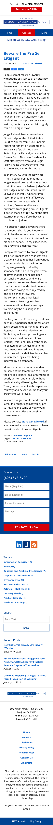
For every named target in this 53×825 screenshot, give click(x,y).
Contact (26, 32)
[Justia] (26, 544)
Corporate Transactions (18, 575)
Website (26, 737)
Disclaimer (26, 742)
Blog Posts (26, 762)
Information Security (18, 561)
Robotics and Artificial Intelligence (25, 570)
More (44, 32)
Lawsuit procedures (21, 438)
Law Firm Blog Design (26, 821)
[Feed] (34, 544)
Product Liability (14, 597)
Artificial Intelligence (17, 588)
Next (35, 454)
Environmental (14, 579)
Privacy (9, 566)
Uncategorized (13, 593)
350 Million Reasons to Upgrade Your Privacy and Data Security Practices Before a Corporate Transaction (24, 662)
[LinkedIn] (19, 544)
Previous (10, 454)
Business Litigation (22, 435)
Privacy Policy (26, 747)
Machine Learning (15, 602)
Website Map (26, 752)
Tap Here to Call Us (26, 9)
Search (26, 627)
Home (9, 32)
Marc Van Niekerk (33, 421)
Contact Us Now (26, 527)
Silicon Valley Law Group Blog (26, 22)
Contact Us (26, 757)
